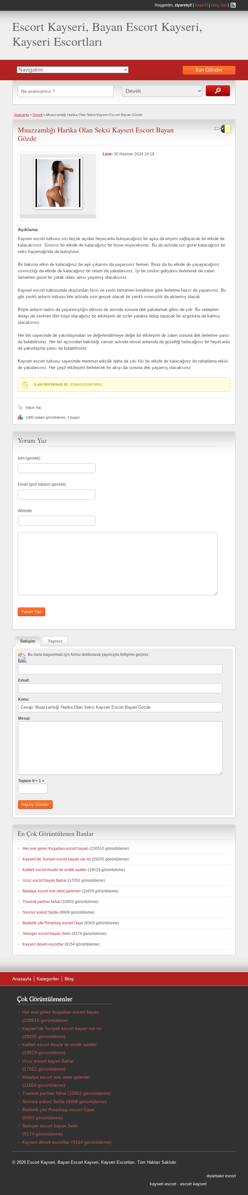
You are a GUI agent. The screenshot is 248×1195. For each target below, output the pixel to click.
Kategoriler (48, 978)
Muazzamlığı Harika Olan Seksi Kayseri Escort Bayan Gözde (96, 134)
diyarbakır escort (221, 1176)
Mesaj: (24, 718)
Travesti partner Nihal (41, 901)
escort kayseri (193, 1183)
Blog (69, 978)
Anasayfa (21, 115)
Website (25, 511)
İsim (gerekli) (29, 458)
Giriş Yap (219, 5)
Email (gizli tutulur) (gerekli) (42, 484)
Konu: (23, 699)
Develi (37, 115)
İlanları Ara (218, 90)
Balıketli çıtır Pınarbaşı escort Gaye (53, 923)
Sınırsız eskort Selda (40, 912)
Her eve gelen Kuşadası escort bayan (55, 848)
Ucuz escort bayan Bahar (45, 880)
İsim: (22, 661)
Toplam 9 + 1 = (31, 781)
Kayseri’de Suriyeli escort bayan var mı (57, 859)
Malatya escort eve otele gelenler (52, 891)
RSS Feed (233, 5)
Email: (24, 680)
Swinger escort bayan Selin (47, 933)
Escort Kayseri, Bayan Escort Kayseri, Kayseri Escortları (107, 33)
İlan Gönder (209, 70)
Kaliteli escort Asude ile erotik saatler (55, 870)
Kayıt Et (201, 5)
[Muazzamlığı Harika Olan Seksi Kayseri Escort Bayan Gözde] (58, 208)
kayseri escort (163, 1183)
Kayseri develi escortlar (43, 944)
